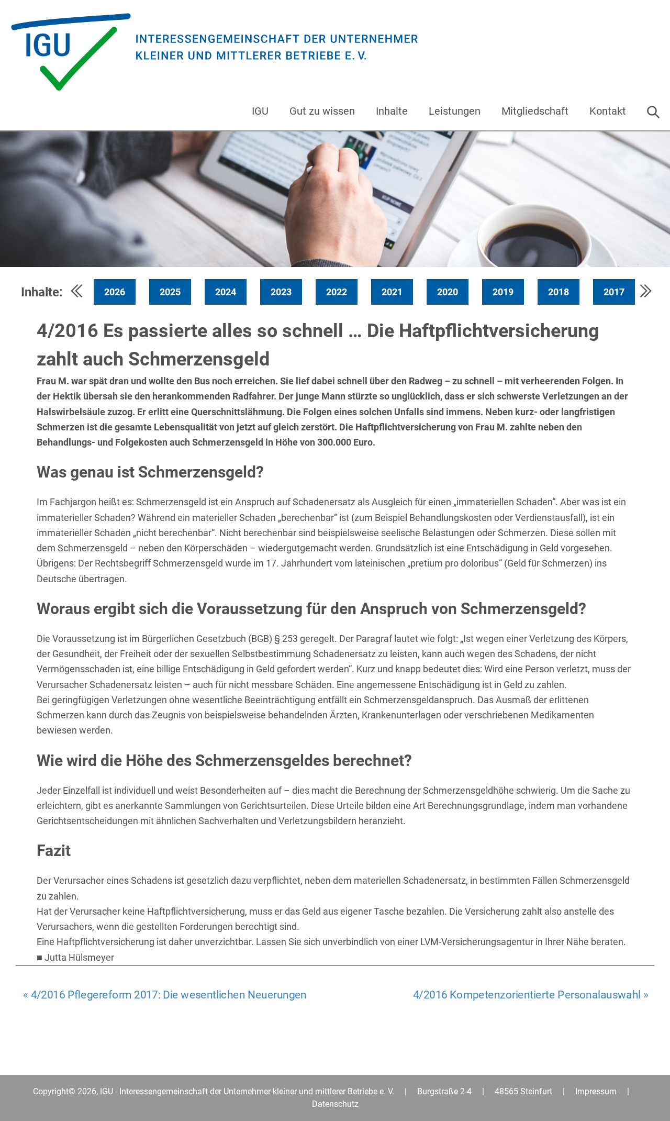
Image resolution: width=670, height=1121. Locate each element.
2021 (392, 291)
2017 (614, 291)
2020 (447, 291)
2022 (336, 291)
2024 (225, 291)
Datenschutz (335, 1104)
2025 (170, 291)
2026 (114, 291)
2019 (503, 291)
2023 (281, 291)
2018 (558, 291)
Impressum (596, 1091)
